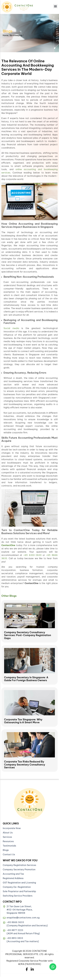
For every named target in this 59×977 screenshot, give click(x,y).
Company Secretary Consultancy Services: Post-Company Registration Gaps (27, 635)
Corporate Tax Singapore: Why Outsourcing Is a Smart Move (23, 721)
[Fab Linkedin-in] (32, 969)
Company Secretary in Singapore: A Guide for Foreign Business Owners (26, 679)
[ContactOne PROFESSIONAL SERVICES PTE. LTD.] (29, 803)
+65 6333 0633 (32, 555)
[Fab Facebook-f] (27, 969)
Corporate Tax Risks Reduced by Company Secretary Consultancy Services (24, 764)
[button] (55, 6)
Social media (11, 328)
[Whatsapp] (52, 966)
